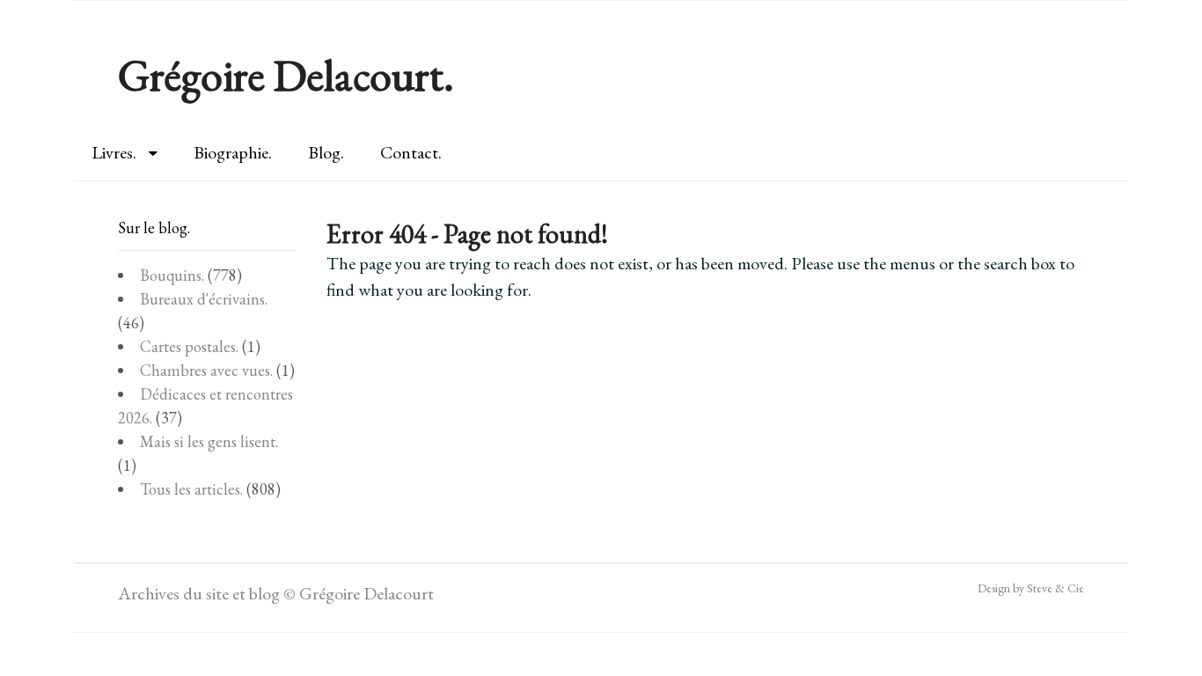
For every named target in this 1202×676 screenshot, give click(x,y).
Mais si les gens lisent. (209, 441)
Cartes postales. (189, 346)
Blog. (326, 152)
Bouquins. (172, 275)
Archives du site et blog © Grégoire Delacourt (276, 593)
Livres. (114, 152)
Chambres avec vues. (206, 370)
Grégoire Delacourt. (286, 75)
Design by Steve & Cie (1031, 588)
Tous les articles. (191, 489)
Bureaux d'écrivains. (204, 299)
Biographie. (233, 152)
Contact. (411, 152)
